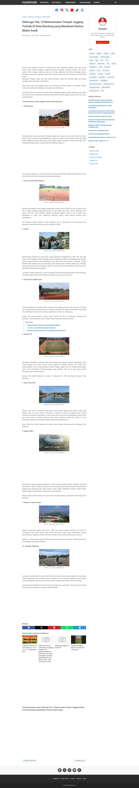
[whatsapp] (67, 627)
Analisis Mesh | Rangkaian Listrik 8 (98, 134)
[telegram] (79, 627)
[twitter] (41, 627)
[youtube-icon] (74, 770)
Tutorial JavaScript (95, 157)
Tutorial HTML (94, 151)
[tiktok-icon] (79, 770)
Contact (72, 778)
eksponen (92, 63)
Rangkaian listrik (94, 87)
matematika (93, 77)
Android (92, 53)
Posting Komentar (45, 35)
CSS (107, 60)
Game (113, 63)
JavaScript (106, 70)
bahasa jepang (105, 57)
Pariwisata (110, 77)
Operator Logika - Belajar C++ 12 (98, 140)
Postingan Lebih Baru (29, 760)
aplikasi (99, 53)
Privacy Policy (64, 778)
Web (102, 90)
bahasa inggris (94, 57)
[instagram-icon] (69, 770)
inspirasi (92, 70)
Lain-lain (100, 74)
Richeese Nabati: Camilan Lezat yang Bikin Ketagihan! (43, 325)
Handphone (93, 67)
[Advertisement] (54, 52)
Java (98, 70)
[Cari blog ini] (116, 2)
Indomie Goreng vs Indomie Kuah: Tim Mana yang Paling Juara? (46, 330)
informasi (107, 67)
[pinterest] (54, 627)
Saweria (96, 2)
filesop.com (29, 2)
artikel (113, 53)
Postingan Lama (80, 760)
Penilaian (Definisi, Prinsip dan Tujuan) (100, 116)
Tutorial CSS (93, 154)
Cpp (102, 60)
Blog (97, 60)
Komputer (92, 74)
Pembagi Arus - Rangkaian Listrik (98, 130)
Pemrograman (70, 2)
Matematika (44, 2)
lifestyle (108, 74)
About (84, 778)
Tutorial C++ (93, 160)
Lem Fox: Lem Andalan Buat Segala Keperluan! (41, 328)
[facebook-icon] (60, 770)
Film (108, 63)
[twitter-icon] (64, 770)
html (100, 67)
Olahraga (102, 77)
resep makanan (94, 90)
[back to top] (135, 784)
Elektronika (56, 2)
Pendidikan (104, 80)
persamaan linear (109, 84)
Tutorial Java (93, 164)
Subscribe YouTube (102, 42)
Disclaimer (56, 778)
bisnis (91, 60)
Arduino (106, 53)
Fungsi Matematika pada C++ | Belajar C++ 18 (102, 137)
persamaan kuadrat (95, 84)
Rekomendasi (106, 87)
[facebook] (28, 627)
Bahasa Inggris (85, 2)
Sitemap (78, 778)
